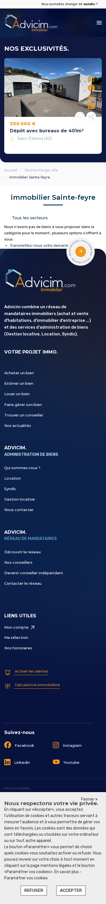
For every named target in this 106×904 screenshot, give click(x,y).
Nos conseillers (18, 562)
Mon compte (16, 627)
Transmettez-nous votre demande (40, 245)
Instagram (72, 745)
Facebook (24, 745)
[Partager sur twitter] (91, 96)
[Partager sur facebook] (91, 87)
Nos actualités (17, 426)
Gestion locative (19, 499)
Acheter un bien (19, 373)
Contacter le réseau (23, 583)
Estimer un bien (18, 383)
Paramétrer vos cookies (26, 878)
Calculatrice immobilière (37, 685)
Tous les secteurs (30, 217)
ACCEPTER (71, 890)
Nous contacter (19, 510)
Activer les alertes (31, 671)
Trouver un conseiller (23, 415)
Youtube (70, 762)
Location (12, 478)
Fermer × (89, 799)
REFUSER (33, 890)
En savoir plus (67, 871)
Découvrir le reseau (22, 552)
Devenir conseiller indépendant (33, 573)
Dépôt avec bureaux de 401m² (47, 130)
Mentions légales (17, 788)
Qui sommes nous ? (22, 468)
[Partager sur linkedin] (91, 106)
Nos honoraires (18, 648)
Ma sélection (16, 637)
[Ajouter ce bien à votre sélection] (80, 116)
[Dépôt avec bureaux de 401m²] (53, 87)
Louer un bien (17, 394)
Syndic (10, 489)
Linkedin (21, 762)
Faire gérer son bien (23, 405)
